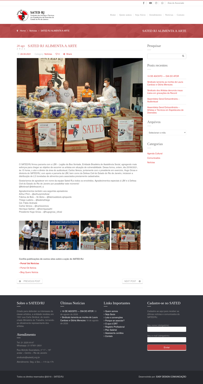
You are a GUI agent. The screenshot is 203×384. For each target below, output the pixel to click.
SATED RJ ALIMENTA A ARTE (52, 46)
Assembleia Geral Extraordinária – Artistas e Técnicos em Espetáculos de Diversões (165, 110)
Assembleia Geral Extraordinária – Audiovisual (163, 100)
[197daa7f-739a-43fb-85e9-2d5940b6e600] (64, 235)
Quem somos (111, 311)
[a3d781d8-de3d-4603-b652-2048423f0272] (126, 235)
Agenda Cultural (154, 153)
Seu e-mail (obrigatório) (158, 335)
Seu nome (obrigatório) (158, 325)
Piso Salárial (111, 329)
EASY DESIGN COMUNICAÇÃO (171, 376)
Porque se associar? (115, 320)
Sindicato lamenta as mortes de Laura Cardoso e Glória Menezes (165, 83)
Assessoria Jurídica (114, 332)
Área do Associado (176, 2)
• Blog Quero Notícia (28, 272)
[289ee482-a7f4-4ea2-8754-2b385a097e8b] (33, 235)
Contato (109, 336)
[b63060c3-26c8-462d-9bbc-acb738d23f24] (95, 235)
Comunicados (153, 157)
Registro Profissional (115, 326)
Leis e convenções (114, 317)
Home (23, 30)
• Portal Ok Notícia (27, 267)
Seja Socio (110, 314)
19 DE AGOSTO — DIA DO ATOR (163, 76)
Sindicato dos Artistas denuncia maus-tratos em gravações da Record (165, 91)
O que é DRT (111, 323)
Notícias (33, 30)
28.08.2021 (25, 53)
